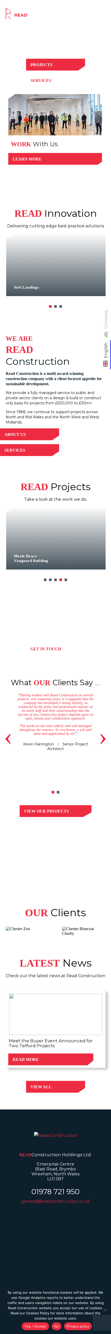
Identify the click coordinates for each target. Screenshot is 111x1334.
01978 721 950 (55, 1191)
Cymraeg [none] (106, 319)
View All (41, 1087)
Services (40, 80)
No (56, 1326)
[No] (104, 1310)
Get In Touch (45, 649)
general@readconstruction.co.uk (55, 1201)
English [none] (106, 350)
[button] (50, 306)
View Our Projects (46, 811)
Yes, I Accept (35, 1326)
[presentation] (8, 736)
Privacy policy (78, 1326)
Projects (41, 65)
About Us (15, 434)
